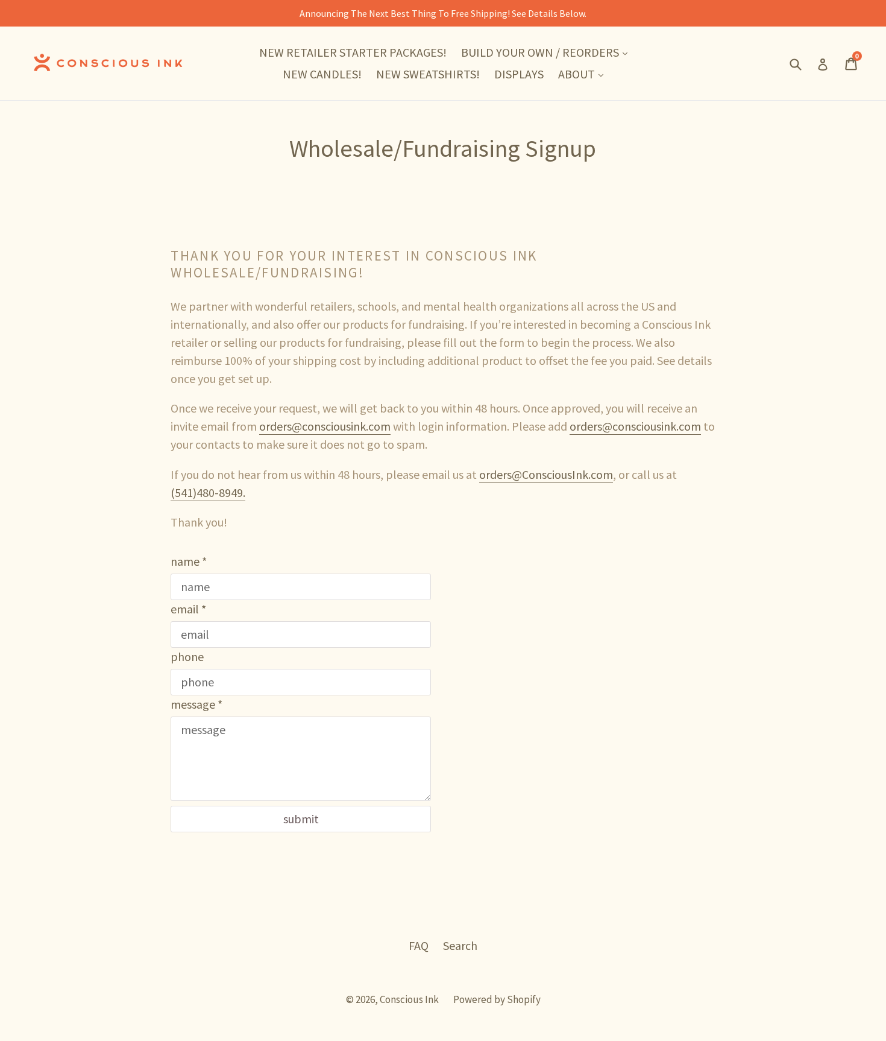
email (188, 608)
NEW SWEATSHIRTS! (428, 73)
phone (187, 656)
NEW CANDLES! (322, 73)
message (196, 704)
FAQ (419, 945)
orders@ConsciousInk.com (546, 474)
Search (460, 945)
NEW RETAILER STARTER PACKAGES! (353, 52)
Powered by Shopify (497, 999)
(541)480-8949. (208, 492)
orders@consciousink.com (325, 426)
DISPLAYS (519, 73)
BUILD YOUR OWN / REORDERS (547, 52)
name (189, 561)
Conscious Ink (409, 999)
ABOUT (583, 73)
